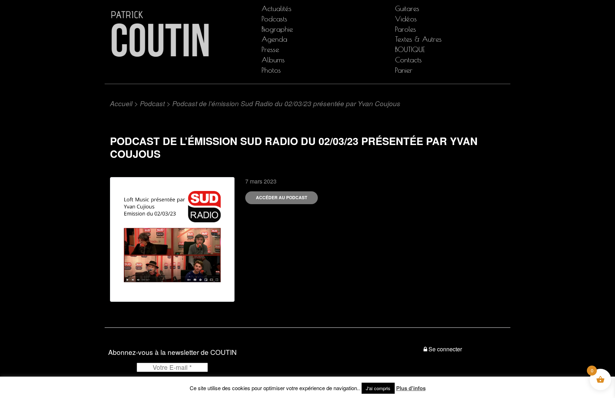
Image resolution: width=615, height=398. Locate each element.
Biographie (277, 29)
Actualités (276, 8)
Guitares (407, 8)
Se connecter (445, 349)
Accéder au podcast (281, 197)
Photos (271, 70)
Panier (403, 70)
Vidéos (406, 19)
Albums (273, 60)
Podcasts (274, 19)
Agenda (274, 39)
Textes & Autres (418, 39)
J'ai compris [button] (378, 388)
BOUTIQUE (410, 49)
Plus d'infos (411, 388)
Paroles (405, 29)
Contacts (408, 60)
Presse (270, 49)
